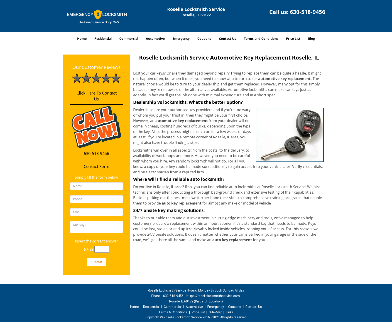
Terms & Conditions (173, 312)
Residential (103, 38)
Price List (293, 38)
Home (82, 38)
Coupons (204, 38)
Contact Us (227, 38)
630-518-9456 (307, 11)
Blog (311, 38)
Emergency (181, 38)
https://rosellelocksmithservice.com (213, 296)
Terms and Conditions (261, 38)
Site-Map (215, 312)
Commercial (128, 38)
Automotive (155, 38)
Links (229, 312)
